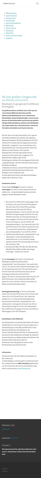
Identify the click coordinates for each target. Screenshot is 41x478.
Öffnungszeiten (11, 13)
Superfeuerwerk (11, 16)
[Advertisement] (20, 65)
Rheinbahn (9, 31)
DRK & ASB (9, 26)
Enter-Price (14, 438)
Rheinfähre (10, 33)
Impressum (6, 429)
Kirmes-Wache (11, 28)
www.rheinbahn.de (24, 368)
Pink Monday (10, 21)
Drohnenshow (11, 18)
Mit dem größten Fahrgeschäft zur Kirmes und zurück (19, 98)
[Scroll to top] (34, 471)
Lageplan (9, 38)
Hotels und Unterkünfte (14, 36)
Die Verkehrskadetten (13, 23)
